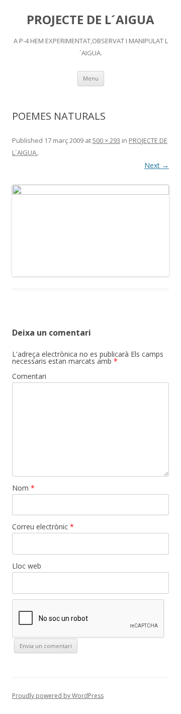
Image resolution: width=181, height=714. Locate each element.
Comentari (29, 376)
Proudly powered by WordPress (58, 695)
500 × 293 (106, 140)
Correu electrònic (43, 526)
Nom (23, 488)
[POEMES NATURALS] (90, 231)
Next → (156, 165)
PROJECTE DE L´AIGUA (90, 20)
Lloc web (26, 566)
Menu (91, 78)
